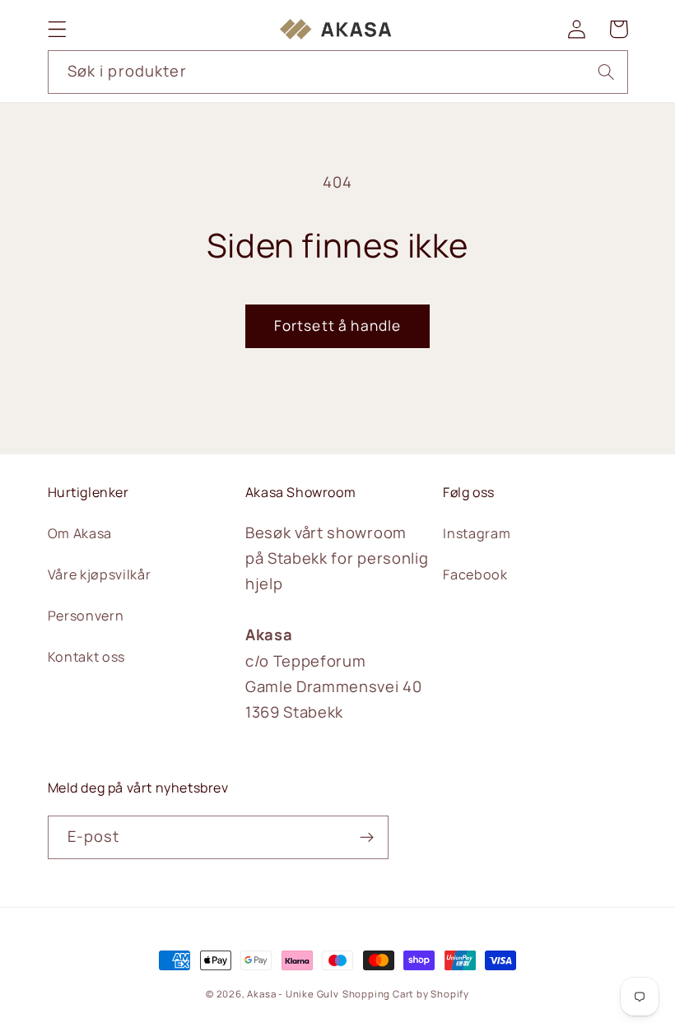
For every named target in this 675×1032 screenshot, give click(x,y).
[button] (57, 29)
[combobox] (338, 72)
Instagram (476, 533)
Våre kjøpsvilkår (99, 574)
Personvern (86, 616)
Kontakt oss (87, 657)
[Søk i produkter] (606, 72)
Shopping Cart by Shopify (405, 994)
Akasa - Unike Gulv (293, 994)
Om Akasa (80, 533)
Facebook (475, 574)
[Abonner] (367, 838)
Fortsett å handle (338, 325)
